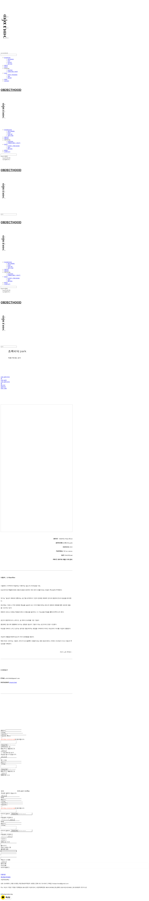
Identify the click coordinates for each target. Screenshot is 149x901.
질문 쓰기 (3, 795)
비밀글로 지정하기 (7, 817)
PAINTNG (10, 70)
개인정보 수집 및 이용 (8, 739)
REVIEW (10, 78)
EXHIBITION (7, 57)
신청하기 (3, 862)
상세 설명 (4, 380)
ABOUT (6, 65)
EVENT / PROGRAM (12, 74)
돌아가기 (3, 836)
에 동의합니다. (13, 739)
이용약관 (3, 874)
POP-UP (10, 62)
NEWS (5, 79)
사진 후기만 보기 (8, 752)
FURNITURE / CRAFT (13, 71)
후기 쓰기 (3, 756)
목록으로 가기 (4, 819)
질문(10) (3, 387)
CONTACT (6, 81)
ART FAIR (10, 64)
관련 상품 (4, 388)
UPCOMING (11, 59)
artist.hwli (14, 682)
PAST (9, 61)
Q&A (9, 76)
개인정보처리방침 (5, 877)
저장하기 (3, 750)
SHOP (5, 73)
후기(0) (3, 385)
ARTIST (6, 67)
